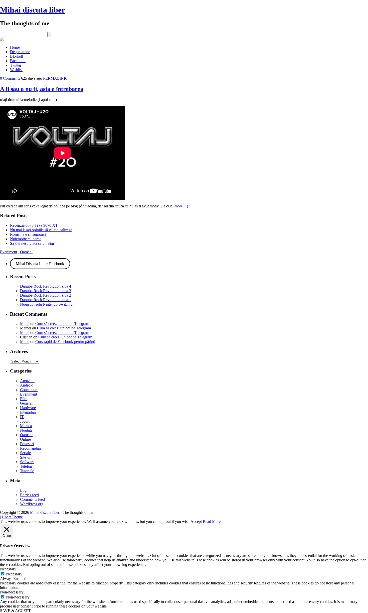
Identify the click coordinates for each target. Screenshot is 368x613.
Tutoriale (27, 471)
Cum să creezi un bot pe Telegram (62, 323)
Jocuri (25, 421)
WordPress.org (31, 504)
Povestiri (27, 444)
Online (25, 439)
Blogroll (16, 56)
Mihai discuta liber (32, 9)
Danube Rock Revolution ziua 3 (45, 291)
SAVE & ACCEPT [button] (15, 610)
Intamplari (28, 412)
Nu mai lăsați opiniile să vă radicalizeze (41, 230)
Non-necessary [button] (12, 592)
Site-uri (26, 457)
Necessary (14, 574)
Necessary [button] (8, 569)
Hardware (28, 408)
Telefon (26, 466)
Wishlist (16, 70)
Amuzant (27, 381)
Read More (212, 521)
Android (26, 385)
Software (27, 462)
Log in (25, 490)
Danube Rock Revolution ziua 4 (45, 286)
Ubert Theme (12, 517)
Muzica (26, 426)
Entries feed (29, 495)
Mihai (24, 323)
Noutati (26, 430)
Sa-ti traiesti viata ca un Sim (32, 243)
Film (23, 399)
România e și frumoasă (28, 234)
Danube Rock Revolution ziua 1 (45, 300)
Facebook (18, 61)
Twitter (15, 65)
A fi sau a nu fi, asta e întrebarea (41, 89)
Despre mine (20, 52)
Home (15, 47)
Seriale (25, 453)
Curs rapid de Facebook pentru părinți (65, 341)
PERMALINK (55, 78)
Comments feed (32, 499)
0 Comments (10, 78)
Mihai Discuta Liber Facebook (40, 264)
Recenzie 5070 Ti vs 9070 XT (34, 225)
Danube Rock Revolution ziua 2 (45, 295)
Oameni (26, 252)
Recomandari (30, 448)
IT (22, 417)
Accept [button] (196, 521)
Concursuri (29, 390)
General (26, 403)
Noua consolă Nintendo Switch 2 (46, 304)
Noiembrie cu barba (25, 239)
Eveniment (8, 252)
